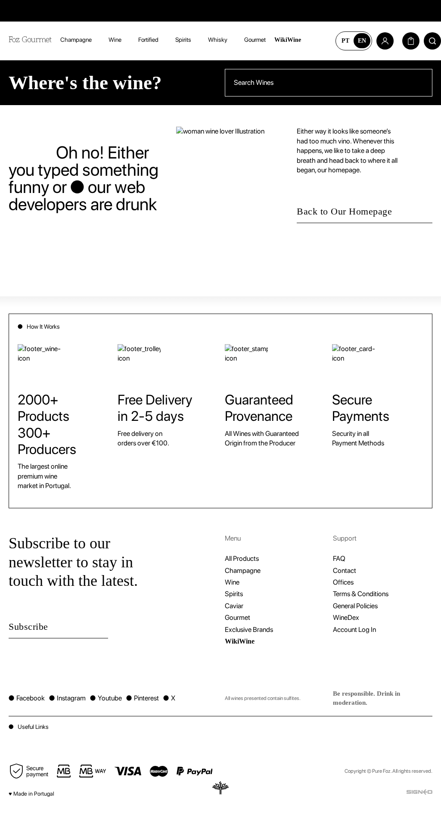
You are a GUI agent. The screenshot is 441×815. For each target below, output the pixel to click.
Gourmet (255, 39)
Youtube (106, 698)
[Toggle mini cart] (410, 41)
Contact (344, 570)
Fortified (148, 39)
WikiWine (287, 40)
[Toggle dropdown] (98, 40)
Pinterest (142, 698)
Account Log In (354, 629)
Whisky (217, 39)
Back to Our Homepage (344, 211)
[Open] (318, 40)
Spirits (183, 39)
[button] (220, 726)
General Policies (355, 606)
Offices (343, 582)
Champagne (76, 39)
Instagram (67, 698)
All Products (242, 558)
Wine (115, 39)
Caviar (234, 606)
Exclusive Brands (249, 629)
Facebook (27, 698)
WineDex (346, 617)
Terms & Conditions (360, 594)
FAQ (339, 558)
